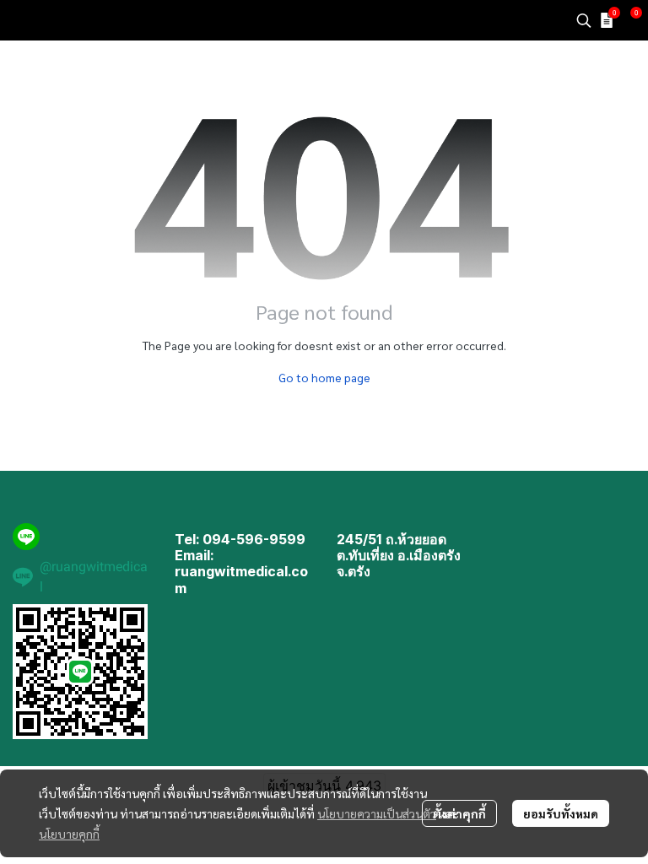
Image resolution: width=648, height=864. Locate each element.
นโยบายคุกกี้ (69, 833)
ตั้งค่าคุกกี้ (459, 813)
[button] (584, 20)
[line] (26, 536)
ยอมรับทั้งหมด (560, 813)
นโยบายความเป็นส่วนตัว (376, 813)
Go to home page (324, 377)
